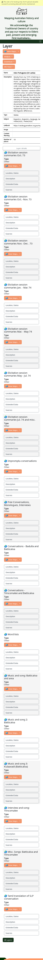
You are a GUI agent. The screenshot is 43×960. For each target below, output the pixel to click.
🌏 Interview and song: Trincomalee (17, 809)
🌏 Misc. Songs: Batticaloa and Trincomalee (21, 853)
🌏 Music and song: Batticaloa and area (20, 677)
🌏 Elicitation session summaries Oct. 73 (15, 154)
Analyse (7, 56)
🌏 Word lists (11, 634)
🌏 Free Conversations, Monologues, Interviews (17, 503)
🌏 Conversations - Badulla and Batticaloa (21, 548)
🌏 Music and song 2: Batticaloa (16, 721)
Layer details (21, 148)
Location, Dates (12, 173)
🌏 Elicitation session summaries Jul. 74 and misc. (19, 418)
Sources (9, 190)
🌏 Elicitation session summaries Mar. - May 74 (18, 330)
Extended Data (12, 184)
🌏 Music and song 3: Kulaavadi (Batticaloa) (16, 765)
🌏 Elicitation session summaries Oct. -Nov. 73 (18, 198)
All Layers (8, 940)
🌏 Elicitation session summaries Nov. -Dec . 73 (18, 242)
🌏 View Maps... (10, 51)
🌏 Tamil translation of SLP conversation (19, 897)
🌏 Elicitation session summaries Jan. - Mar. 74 (17, 286)
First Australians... (21, 38)
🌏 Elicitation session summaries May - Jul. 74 (17, 374)
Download (8, 61)
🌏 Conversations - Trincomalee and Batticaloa (19, 592)
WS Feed (8, 67)
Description (10, 178)
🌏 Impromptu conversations (20, 460)
